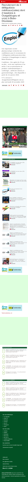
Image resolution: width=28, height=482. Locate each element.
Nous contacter (6, 459)
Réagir (13, 164)
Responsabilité (7, 440)
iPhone (7, 463)
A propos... (6, 431)
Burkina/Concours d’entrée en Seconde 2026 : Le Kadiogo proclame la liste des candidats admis (17, 261)
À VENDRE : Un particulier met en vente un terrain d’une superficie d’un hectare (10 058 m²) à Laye (16, 367)
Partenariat (6, 434)
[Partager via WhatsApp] (17, 25)
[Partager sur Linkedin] (15, 25)
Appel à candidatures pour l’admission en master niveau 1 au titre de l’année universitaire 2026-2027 (18, 252)
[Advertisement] (14, 104)
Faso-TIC (5, 423)
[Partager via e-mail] (8, 25)
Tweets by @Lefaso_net (7, 313)
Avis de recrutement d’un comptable (16, 189)
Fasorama (6, 420)
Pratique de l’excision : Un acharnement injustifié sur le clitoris (16, 372)
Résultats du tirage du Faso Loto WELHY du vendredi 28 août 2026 (18, 181)
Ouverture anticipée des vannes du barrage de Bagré (18, 207)
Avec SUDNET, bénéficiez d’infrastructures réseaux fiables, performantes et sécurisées (18, 198)
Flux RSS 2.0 (6, 437)
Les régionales (7, 416)
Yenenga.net (6, 424)
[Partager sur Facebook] (10, 25)
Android (4, 463)
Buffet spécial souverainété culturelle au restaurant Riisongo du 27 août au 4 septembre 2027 (18, 216)
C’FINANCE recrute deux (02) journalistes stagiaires (17, 163)
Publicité (5, 432)
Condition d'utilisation (8, 439)
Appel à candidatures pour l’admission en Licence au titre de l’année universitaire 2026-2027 (18, 233)
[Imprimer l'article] (21, 25)
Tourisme (6, 421)
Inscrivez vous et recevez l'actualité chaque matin (12, 445)
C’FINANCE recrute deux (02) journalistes (17, 172)
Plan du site (6, 435)
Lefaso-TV (6, 418)
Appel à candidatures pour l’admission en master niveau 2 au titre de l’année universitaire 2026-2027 (18, 243)
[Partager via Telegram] (19, 25)
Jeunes (5, 426)
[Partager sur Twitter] (13, 25)
